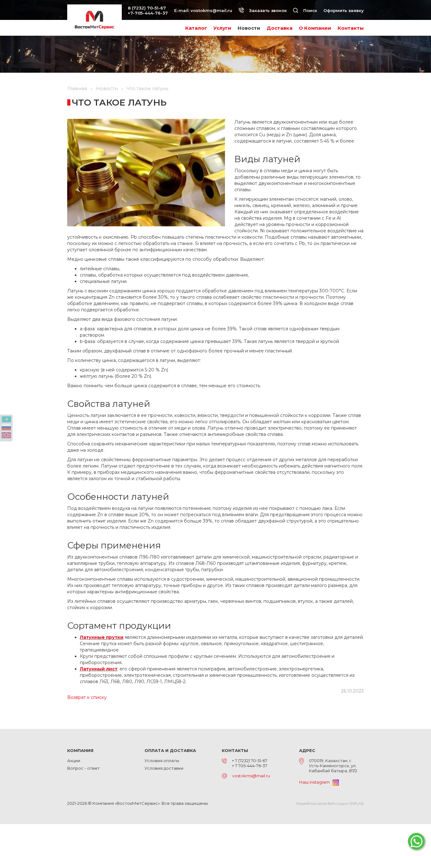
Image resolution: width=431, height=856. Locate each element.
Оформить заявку (343, 10)
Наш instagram (316, 782)
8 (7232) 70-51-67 (147, 7)
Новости (249, 28)
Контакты (351, 28)
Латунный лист (98, 669)
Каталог (196, 28)
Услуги (222, 28)
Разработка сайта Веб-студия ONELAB (330, 803)
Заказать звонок (267, 10)
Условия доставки (164, 768)
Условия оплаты (162, 760)
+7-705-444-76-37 (148, 12)
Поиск (309, 10)
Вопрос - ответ (83, 768)
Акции (73, 760)
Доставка (279, 28)
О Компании (315, 28)
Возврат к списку (87, 697)
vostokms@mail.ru (211, 10)
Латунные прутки (101, 637)
